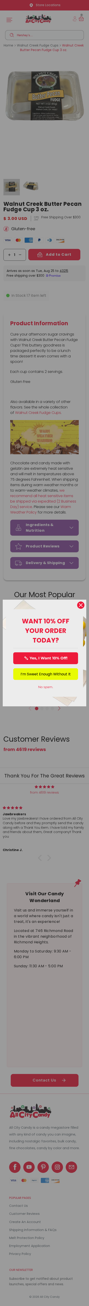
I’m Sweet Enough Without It (46, 674)
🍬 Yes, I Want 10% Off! (46, 658)
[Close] (80, 605)
